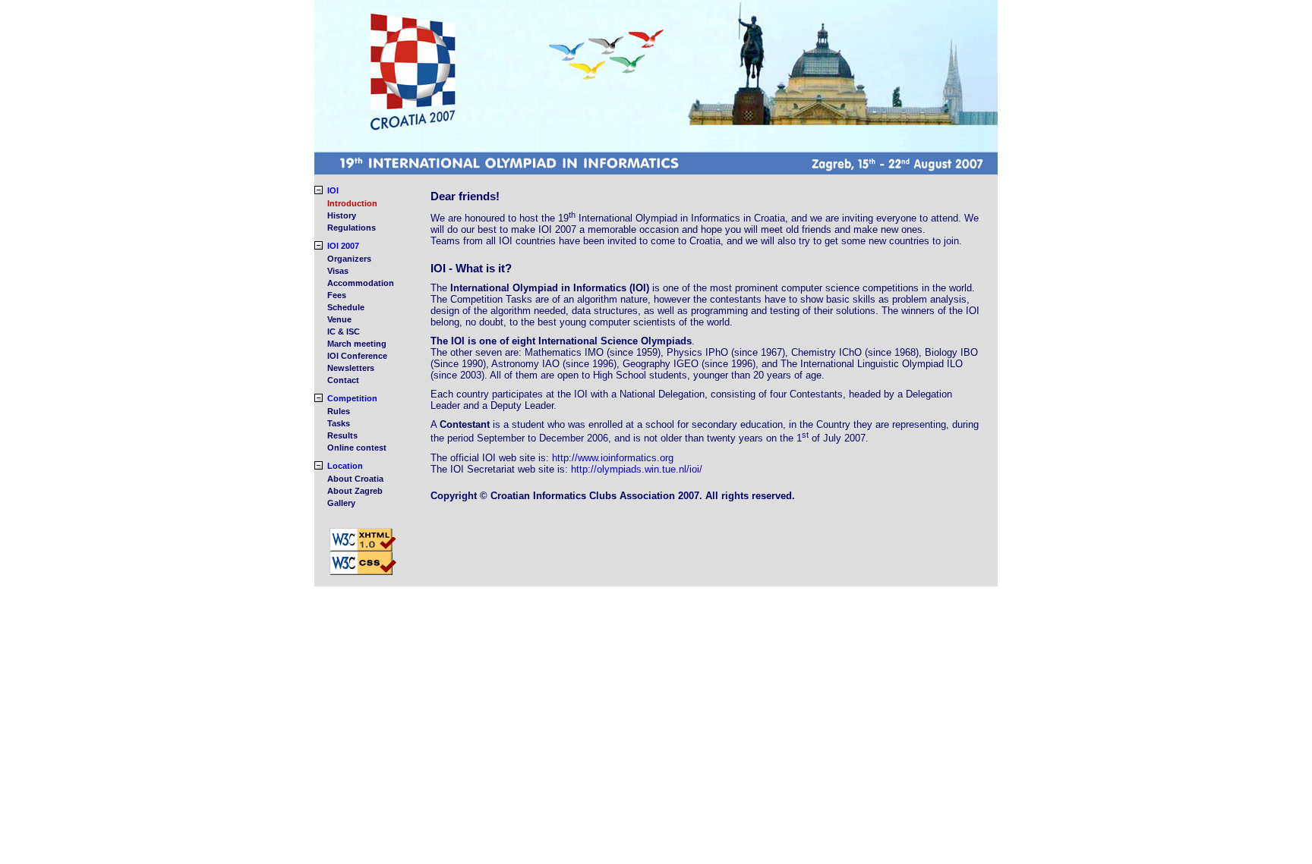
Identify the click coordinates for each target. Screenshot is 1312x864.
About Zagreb (355, 490)
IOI (333, 190)
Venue (339, 319)
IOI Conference (357, 355)
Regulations (351, 227)
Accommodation (360, 282)
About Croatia (355, 478)
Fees (336, 295)
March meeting (356, 343)
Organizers (349, 258)
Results (342, 435)
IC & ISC (343, 331)
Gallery (341, 502)
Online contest (356, 447)
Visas (337, 270)
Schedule (345, 307)
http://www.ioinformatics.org (612, 457)
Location (345, 465)
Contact (343, 380)
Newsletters (350, 367)
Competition (352, 398)
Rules (338, 411)
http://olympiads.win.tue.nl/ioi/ (636, 469)
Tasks (338, 423)
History (341, 215)
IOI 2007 (343, 245)
